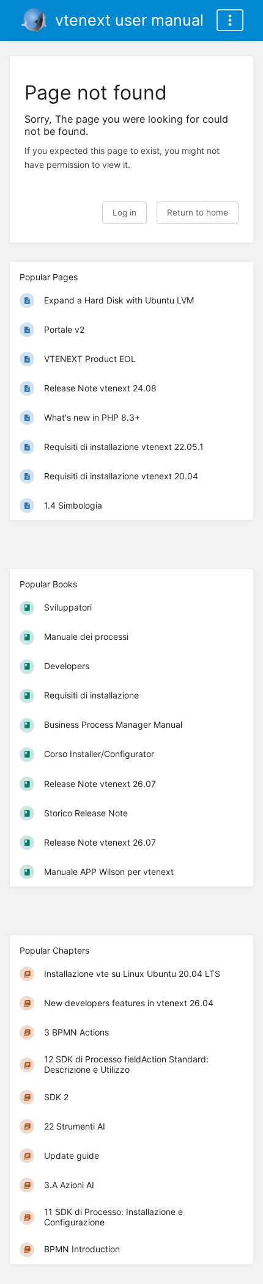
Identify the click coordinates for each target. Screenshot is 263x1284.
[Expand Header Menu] (230, 20)
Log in (124, 212)
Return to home (197, 212)
